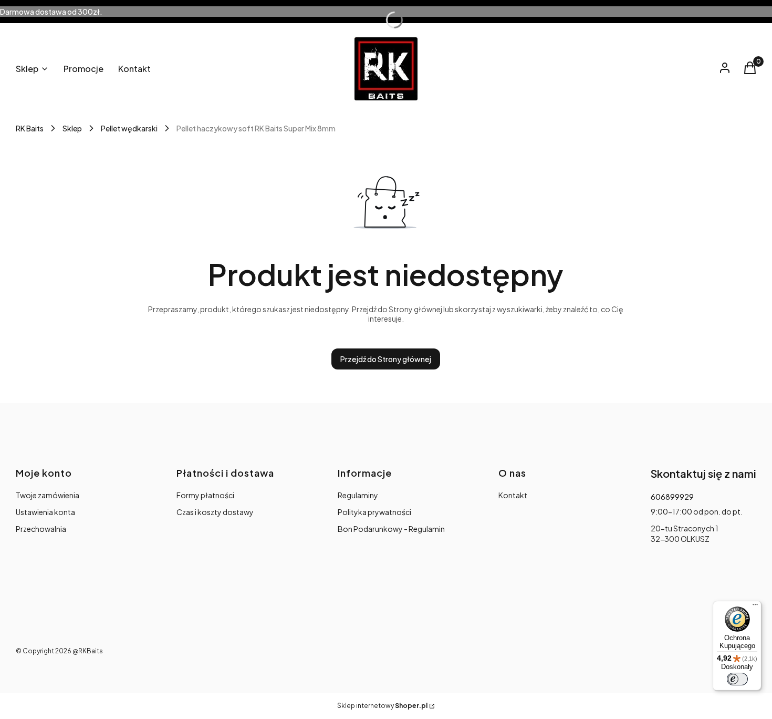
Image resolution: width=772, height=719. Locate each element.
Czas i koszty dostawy (215, 512)
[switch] (737, 679)
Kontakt (512, 495)
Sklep (72, 128)
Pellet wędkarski (129, 128)
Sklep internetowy (382, 706)
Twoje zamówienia (47, 495)
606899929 (672, 496)
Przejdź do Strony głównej (385, 359)
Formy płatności (205, 495)
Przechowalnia (41, 528)
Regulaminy (358, 495)
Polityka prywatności (374, 512)
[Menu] (755, 607)
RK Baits (30, 128)
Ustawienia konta (45, 512)
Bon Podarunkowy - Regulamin (391, 528)
